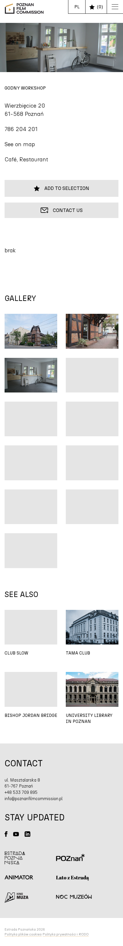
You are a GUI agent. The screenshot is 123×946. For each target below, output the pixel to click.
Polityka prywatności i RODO (66, 934)
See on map (20, 144)
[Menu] (112, 7)
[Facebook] (6, 834)
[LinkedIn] (27, 834)
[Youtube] (16, 834)
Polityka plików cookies (23, 934)
